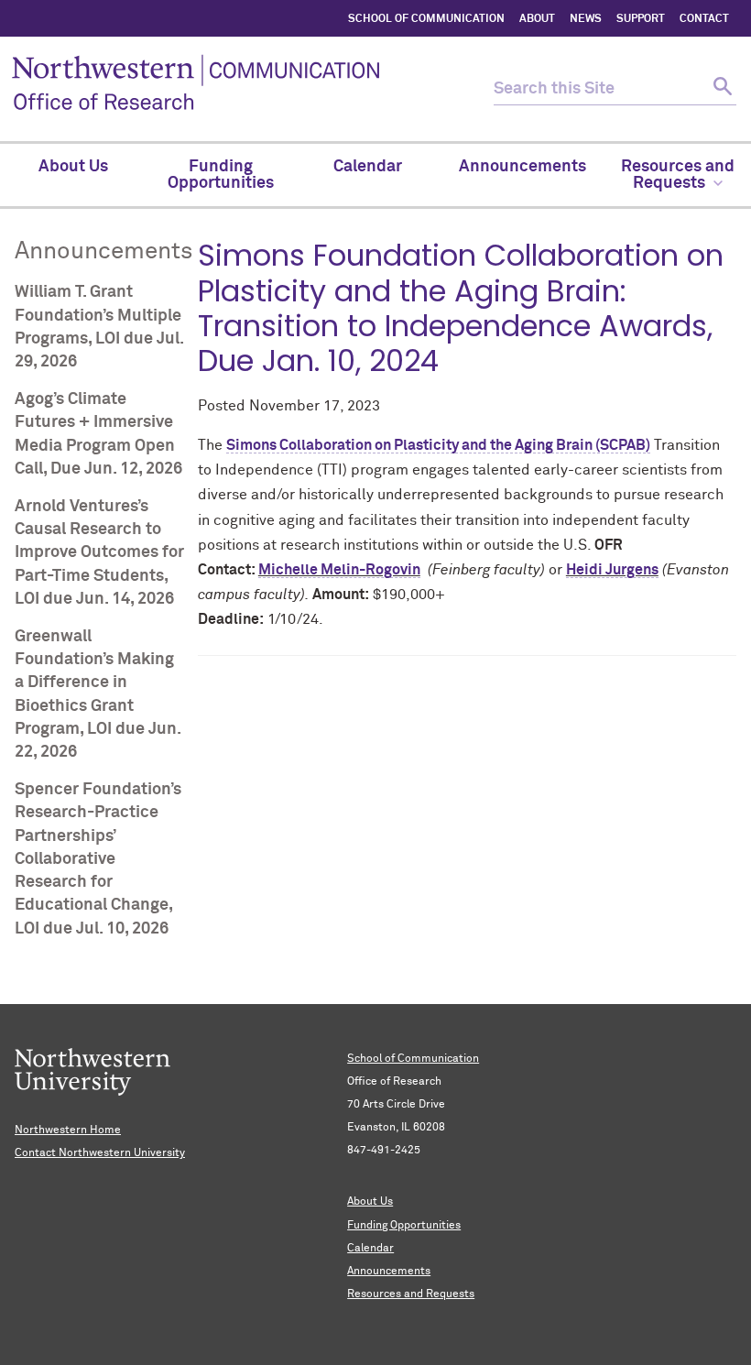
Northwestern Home (68, 1130)
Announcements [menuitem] (522, 166)
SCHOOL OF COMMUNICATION (426, 19)
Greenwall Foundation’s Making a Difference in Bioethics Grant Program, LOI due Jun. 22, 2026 (97, 694)
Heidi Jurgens (612, 569)
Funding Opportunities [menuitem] (221, 174)
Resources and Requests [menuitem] (678, 174)
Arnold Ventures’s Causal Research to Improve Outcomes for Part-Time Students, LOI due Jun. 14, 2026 (99, 552)
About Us (370, 1201)
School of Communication (413, 1059)
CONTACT (704, 19)
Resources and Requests (410, 1294)
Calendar (370, 1248)
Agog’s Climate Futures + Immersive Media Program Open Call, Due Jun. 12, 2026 (98, 434)
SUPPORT (640, 19)
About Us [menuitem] (73, 166)
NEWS (586, 19)
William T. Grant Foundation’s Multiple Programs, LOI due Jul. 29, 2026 (99, 327)
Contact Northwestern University (100, 1153)
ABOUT (537, 19)
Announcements (388, 1271)
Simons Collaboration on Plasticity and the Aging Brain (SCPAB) (438, 445)
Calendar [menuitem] (367, 166)
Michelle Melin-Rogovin (339, 569)
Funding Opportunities (404, 1225)
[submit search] (720, 89)
